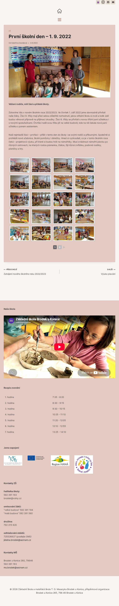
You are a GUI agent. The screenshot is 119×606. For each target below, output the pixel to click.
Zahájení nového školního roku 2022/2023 (25, 271)
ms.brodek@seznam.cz (16, 567)
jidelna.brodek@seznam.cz (17, 540)
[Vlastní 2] (103, 2)
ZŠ (10, 31)
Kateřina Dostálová (19, 43)
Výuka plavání (108, 271)
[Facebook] (108, 2)
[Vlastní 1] (98, 2)
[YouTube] (113, 2)
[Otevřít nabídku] (59, 19)
